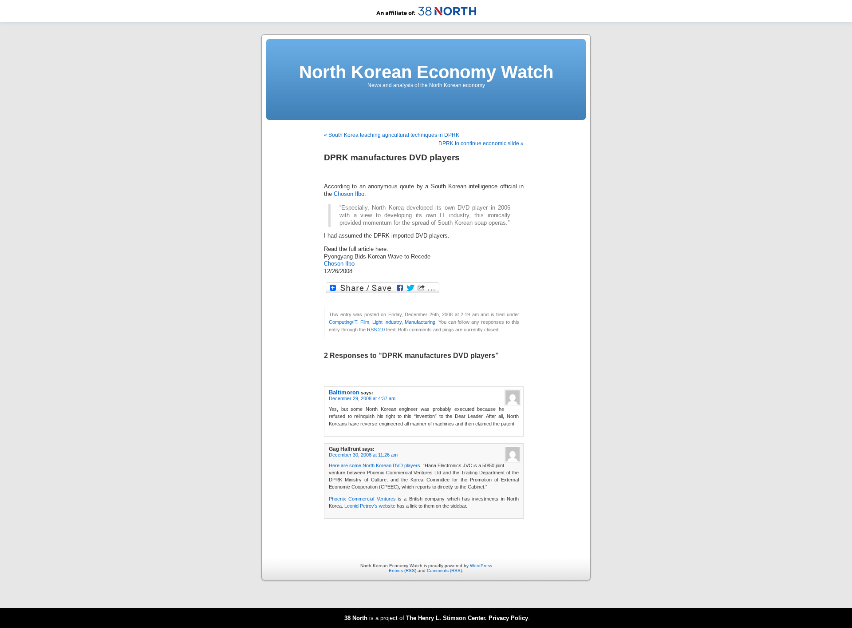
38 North (355, 618)
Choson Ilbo (349, 194)
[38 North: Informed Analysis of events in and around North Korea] (426, 20)
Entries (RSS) (402, 570)
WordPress (481, 565)
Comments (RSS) (444, 570)
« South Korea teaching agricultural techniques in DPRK (391, 135)
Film (364, 322)
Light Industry (387, 322)
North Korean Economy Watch (426, 72)
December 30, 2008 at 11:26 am (363, 454)
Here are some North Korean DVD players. (375, 465)
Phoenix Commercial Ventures (362, 498)
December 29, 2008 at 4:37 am (362, 398)
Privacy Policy (508, 618)
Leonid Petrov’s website (369, 506)
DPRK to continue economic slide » (481, 143)
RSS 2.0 (376, 329)
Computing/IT (343, 322)
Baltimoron (344, 392)
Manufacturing (420, 322)
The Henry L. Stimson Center (445, 618)
